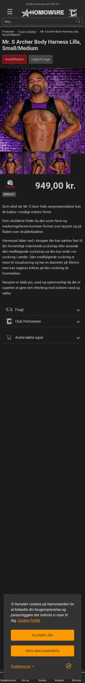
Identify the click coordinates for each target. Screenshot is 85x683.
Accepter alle (42, 635)
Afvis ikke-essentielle (43, 651)
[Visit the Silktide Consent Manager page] (68, 666)
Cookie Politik (29, 620)
